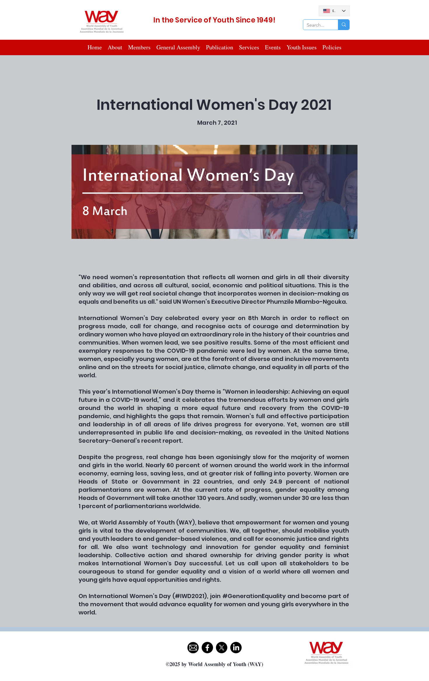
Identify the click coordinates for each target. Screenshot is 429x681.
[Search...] (343, 25)
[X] (221, 647)
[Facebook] (207, 647)
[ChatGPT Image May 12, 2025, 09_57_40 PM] (193, 647)
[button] (139, 47)
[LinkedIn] (236, 647)
